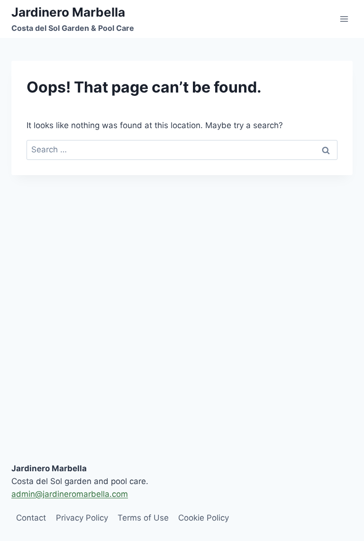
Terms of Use (143, 517)
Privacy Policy (82, 517)
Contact (31, 517)
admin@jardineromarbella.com (69, 494)
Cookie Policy (203, 517)
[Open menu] (344, 18)
